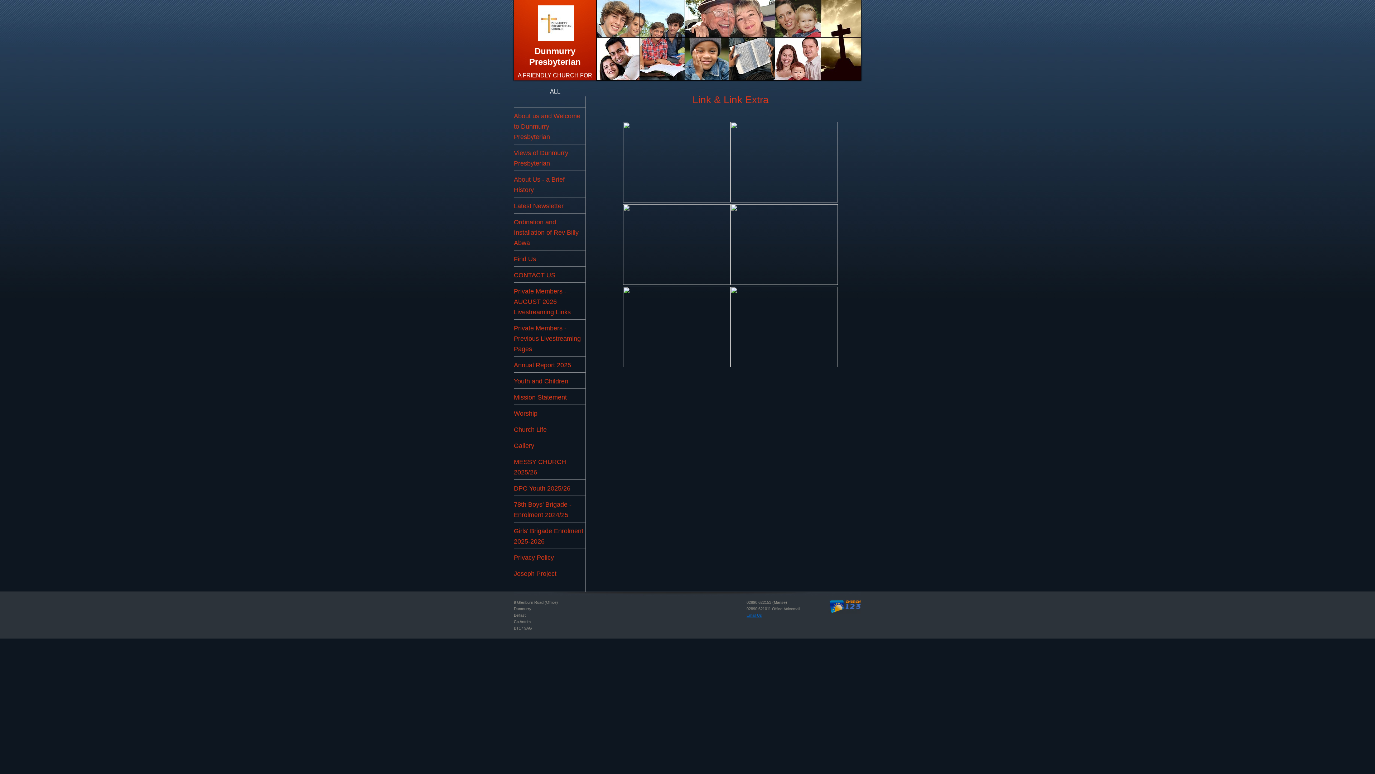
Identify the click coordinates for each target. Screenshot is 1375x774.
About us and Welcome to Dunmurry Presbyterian (547, 126)
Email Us (754, 615)
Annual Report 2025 (542, 365)
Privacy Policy (534, 557)
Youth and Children (541, 381)
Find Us (525, 259)
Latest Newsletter (539, 206)
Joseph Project (535, 573)
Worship (525, 413)
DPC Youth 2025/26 (542, 488)
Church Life (530, 429)
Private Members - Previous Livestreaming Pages (547, 339)
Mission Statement (540, 397)
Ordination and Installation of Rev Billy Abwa (546, 233)
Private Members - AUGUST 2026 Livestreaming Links (542, 302)
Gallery (524, 445)
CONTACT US (534, 275)
